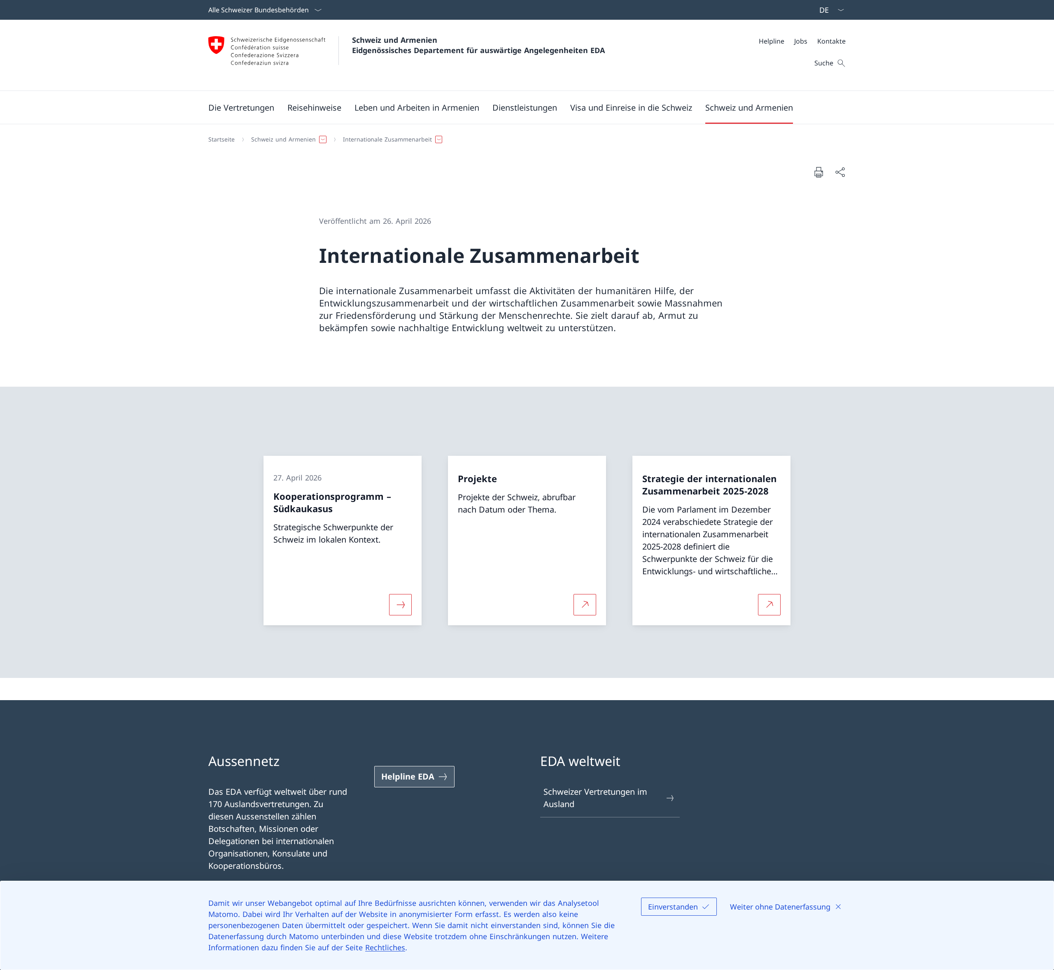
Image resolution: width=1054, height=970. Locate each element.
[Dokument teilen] (840, 172)
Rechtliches (385, 947)
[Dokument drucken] (818, 172)
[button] (241, 107)
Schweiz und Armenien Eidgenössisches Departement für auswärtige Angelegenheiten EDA (478, 45)
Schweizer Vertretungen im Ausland (595, 798)
